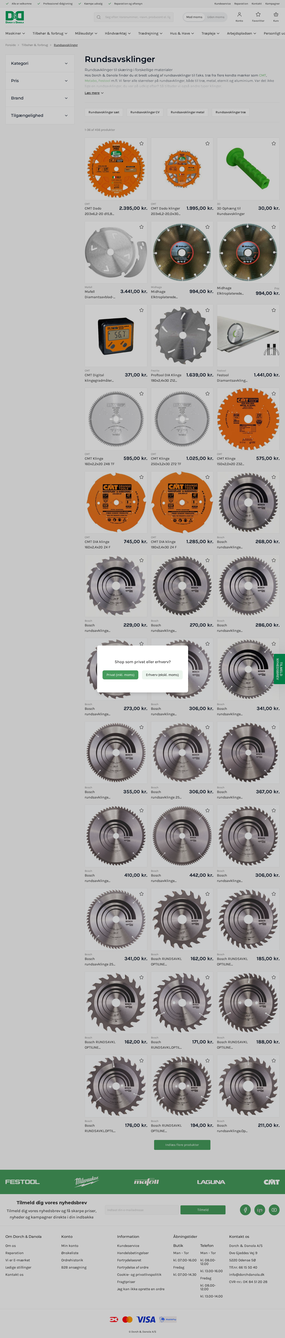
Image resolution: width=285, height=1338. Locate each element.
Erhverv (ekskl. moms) (162, 675)
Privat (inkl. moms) (120, 675)
